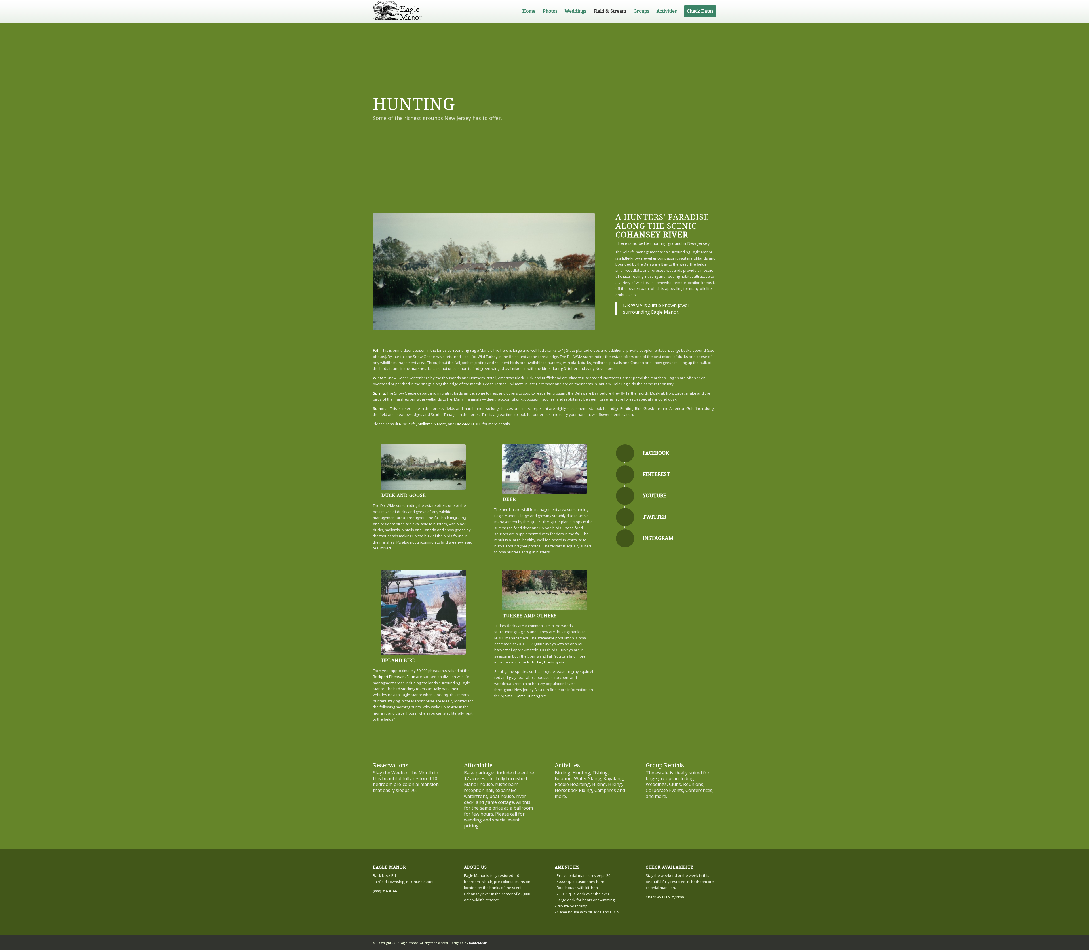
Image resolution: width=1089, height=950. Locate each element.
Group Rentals (665, 765)
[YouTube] (625, 496)
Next (581, 271)
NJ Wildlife (407, 423)
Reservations (390, 765)
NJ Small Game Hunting (520, 695)
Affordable (478, 765)
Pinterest (656, 474)
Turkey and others (530, 615)
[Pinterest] (625, 474)
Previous (385, 271)
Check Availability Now (665, 897)
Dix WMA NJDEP (468, 423)
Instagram (658, 538)
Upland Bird (398, 660)
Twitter (654, 517)
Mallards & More (432, 423)
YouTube (654, 495)
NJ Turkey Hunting (542, 662)
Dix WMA (632, 305)
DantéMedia (478, 943)
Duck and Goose (403, 495)
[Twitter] (625, 517)
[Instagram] (625, 538)
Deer (509, 499)
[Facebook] (625, 453)
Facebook (656, 453)
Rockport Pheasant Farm (394, 676)
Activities (567, 765)
